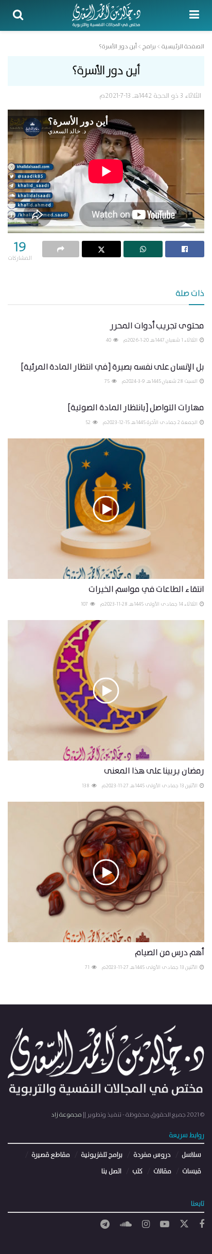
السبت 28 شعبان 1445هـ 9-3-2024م (160, 381)
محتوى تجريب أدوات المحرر (157, 326)
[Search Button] (18, 15)
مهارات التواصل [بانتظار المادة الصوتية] (135, 407)
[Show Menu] (194, 15)
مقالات (162, 1171)
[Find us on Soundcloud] (126, 1224)
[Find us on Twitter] (184, 1224)
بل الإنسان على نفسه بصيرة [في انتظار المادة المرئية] (112, 367)
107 (85, 604)
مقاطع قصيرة (50, 1155)
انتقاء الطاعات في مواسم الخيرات (146, 589)
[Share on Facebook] (184, 249)
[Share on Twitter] (101, 249)
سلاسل (191, 1155)
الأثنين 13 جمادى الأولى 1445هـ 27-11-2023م (150, 786)
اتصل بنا (111, 1171)
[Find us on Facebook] (201, 1224)
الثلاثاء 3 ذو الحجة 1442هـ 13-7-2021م (150, 96)
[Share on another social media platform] (60, 249)
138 (86, 786)
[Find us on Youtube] (164, 1224)
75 (107, 381)
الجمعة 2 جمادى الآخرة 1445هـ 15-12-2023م (151, 422)
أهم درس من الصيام (169, 952)
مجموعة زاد (66, 1115)
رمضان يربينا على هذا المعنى (154, 771)
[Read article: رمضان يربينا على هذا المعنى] (106, 690)
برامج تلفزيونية (101, 1155)
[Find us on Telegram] (105, 1224)
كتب (137, 1171)
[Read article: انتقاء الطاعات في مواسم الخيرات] (106, 508)
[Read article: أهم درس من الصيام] (106, 872)
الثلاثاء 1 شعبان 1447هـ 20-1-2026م (161, 340)
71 (88, 967)
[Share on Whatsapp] (143, 249)
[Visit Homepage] (106, 15)
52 (88, 422)
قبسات (191, 1171)
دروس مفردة (152, 1155)
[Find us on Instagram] (146, 1224)
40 (109, 340)
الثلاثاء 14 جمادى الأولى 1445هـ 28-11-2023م (149, 604)
